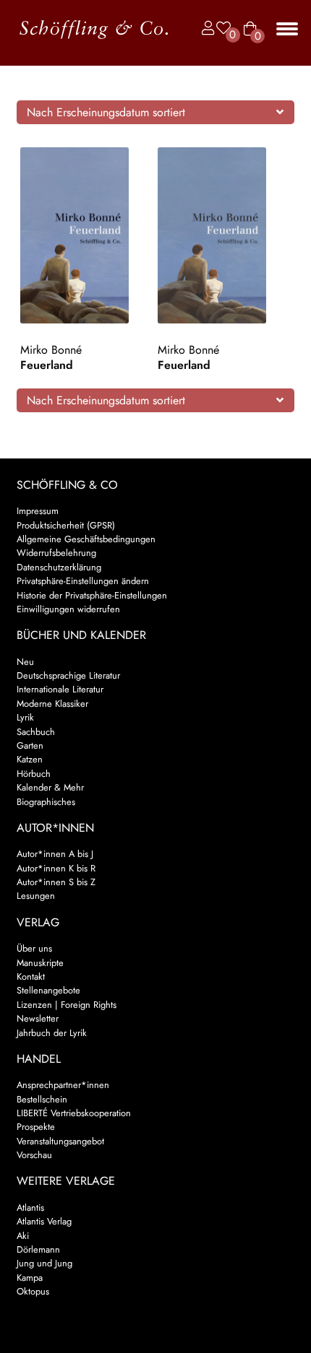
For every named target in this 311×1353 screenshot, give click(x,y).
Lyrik (25, 717)
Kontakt (31, 976)
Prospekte (36, 1127)
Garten (30, 745)
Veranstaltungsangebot (60, 1141)
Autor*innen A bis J (55, 854)
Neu (25, 662)
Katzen (30, 759)
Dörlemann (38, 1249)
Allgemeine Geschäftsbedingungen (86, 539)
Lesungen (36, 895)
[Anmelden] (205, 28)
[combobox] (156, 111)
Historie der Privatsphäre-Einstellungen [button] (92, 595)
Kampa (30, 1277)
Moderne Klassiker (52, 703)
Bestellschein (42, 1099)
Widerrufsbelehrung (56, 553)
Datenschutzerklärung (59, 567)
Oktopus (33, 1291)
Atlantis (30, 1207)
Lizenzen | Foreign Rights (66, 1005)
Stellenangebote (48, 990)
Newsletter (38, 1018)
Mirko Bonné (51, 349)
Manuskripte (40, 963)
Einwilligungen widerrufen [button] (68, 609)
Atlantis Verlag (44, 1221)
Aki (23, 1236)
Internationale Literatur (60, 689)
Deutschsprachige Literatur (68, 675)
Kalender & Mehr (50, 787)
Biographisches (46, 802)
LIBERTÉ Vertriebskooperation (74, 1113)
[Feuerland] (87, 235)
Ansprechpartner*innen (63, 1085)
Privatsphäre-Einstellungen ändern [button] (83, 581)
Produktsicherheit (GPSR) (66, 525)
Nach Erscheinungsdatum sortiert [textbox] (106, 112)
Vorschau (34, 1155)
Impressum (38, 511)
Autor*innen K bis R (56, 868)
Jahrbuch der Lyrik (52, 1033)
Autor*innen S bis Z (56, 882)
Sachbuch (36, 732)
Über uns (34, 948)
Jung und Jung (44, 1263)
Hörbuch (34, 773)
